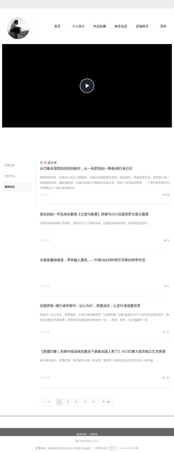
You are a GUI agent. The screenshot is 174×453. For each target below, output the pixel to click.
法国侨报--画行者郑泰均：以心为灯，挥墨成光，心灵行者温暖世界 (90, 306)
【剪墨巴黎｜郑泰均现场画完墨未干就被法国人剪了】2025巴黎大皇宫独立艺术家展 (103, 351)
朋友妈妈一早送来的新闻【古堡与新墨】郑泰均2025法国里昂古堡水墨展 (94, 214)
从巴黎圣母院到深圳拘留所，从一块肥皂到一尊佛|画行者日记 (86, 168)
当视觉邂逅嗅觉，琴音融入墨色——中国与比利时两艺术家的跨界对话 (92, 260)
